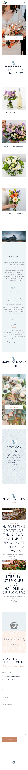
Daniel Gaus (12, 573)
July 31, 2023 (6, 563)
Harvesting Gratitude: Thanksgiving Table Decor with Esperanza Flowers (14, 539)
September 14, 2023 (7, 511)
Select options (10, 114)
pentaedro (12, 523)
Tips (17, 523)
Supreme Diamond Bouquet (14, 146)
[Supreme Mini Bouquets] (14, 98)
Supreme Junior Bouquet (14, 213)
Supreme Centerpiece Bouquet (14, 180)
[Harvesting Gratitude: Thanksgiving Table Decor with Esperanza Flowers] (14, 514)
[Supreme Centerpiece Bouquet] (14, 165)
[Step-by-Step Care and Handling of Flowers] (14, 565)
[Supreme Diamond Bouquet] (14, 131)
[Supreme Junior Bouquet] (14, 199)
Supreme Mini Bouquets (14, 112)
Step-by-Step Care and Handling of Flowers (14, 584)
